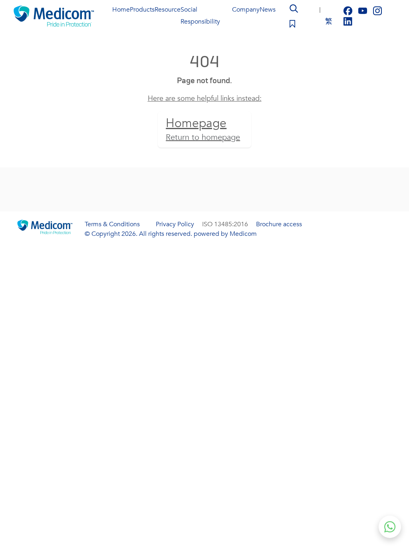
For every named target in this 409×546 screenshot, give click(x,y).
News (268, 9)
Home (121, 9)
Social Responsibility (200, 15)
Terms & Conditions (112, 224)
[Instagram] (377, 10)
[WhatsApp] (390, 527)
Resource (168, 9)
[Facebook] (348, 10)
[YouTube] (363, 10)
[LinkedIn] (347, 21)
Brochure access (279, 224)
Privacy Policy (175, 224)
